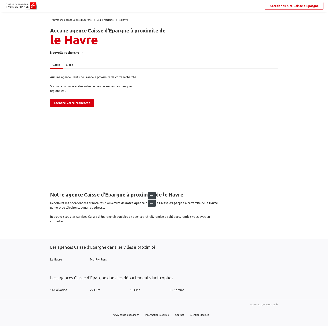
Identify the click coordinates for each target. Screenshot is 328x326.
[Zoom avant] (152, 195)
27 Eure (95, 290)
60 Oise (135, 290)
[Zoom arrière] (152, 203)
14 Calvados (58, 290)
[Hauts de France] (8, 6)
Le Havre (56, 259)
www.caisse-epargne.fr (126, 314)
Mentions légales (199, 314)
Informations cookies (157, 314)
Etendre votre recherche (72, 103)
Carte (56, 64)
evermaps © (271, 304)
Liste (69, 64)
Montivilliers (98, 259)
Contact (179, 314)
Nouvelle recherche (64, 52)
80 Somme (177, 290)
